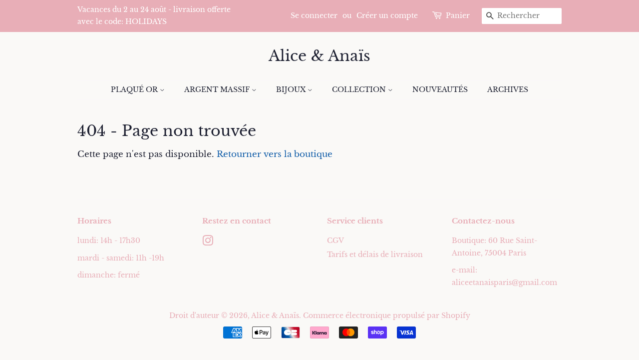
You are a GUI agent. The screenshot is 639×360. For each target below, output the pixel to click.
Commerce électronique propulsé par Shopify (386, 315)
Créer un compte (387, 15)
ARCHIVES (507, 89)
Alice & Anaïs (319, 56)
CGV (335, 240)
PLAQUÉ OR (135, 89)
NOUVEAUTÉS (440, 89)
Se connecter (314, 15)
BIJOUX (292, 89)
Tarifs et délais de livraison (375, 254)
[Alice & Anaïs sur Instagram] (207, 242)
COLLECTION (360, 89)
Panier (458, 15)
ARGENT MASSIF (218, 89)
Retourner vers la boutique (274, 154)
